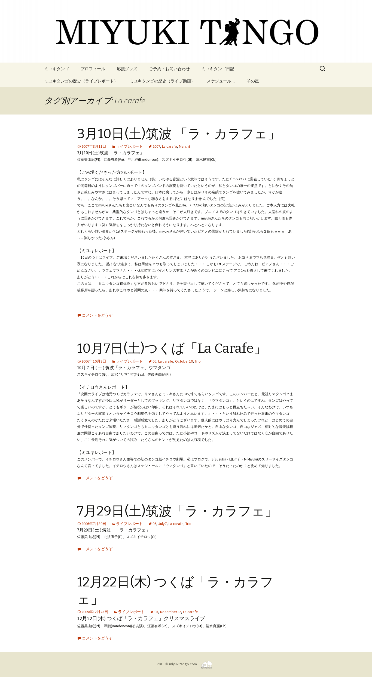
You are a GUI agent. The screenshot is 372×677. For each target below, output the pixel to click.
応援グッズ (127, 68)
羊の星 (253, 81)
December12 (170, 611)
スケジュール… (221, 81)
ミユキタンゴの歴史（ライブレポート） (81, 81)
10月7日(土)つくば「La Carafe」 (172, 348)
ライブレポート (129, 146)
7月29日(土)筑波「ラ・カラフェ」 (177, 511)
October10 (184, 361)
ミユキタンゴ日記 (218, 68)
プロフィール (93, 68)
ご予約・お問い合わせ (169, 68)
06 (154, 361)
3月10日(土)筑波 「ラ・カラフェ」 (178, 134)
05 (156, 611)
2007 (156, 146)
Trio (198, 361)
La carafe (169, 146)
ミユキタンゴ (56, 68)
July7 (162, 523)
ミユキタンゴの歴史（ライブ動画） (162, 81)
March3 (185, 146)
